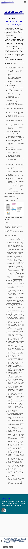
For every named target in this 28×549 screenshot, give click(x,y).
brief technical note (10, 200)
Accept (5, 547)
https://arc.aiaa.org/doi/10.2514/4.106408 (13, 232)
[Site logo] (7, 2)
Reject (10, 547)
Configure (6, 544)
